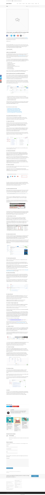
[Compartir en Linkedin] (15, 35)
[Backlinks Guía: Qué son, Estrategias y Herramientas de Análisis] (25, 419)
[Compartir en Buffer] (21, 35)
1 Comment (24, 33)
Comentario (8, 458)
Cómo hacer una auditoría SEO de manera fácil (9, 483)
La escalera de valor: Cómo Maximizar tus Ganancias (14, 111)
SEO (17, 33)
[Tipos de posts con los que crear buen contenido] (17, 420)
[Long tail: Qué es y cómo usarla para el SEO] (9, 420)
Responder (10, 439)
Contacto (16, 485)
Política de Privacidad (17, 484)
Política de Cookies (17, 480)
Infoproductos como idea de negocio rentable (13, 108)
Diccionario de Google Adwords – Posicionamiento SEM (14, 112)
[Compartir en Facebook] (8, 35)
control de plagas (11, 435)
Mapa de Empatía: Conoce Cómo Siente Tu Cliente (14, 109)
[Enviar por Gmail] (18, 35)
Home (27, 6)
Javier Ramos (9, 3)
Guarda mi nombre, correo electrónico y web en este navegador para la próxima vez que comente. (17, 456)
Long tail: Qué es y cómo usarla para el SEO (9, 424)
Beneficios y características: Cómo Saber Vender (13, 110)
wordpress (19, 33)
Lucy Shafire (14, 33)
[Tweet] (12, 35)
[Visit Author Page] (8, 411)
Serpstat (26, 37)
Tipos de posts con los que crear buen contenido (17, 425)
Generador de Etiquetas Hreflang (21, 322)
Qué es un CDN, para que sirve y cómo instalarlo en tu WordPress (10, 486)
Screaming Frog (20, 55)
